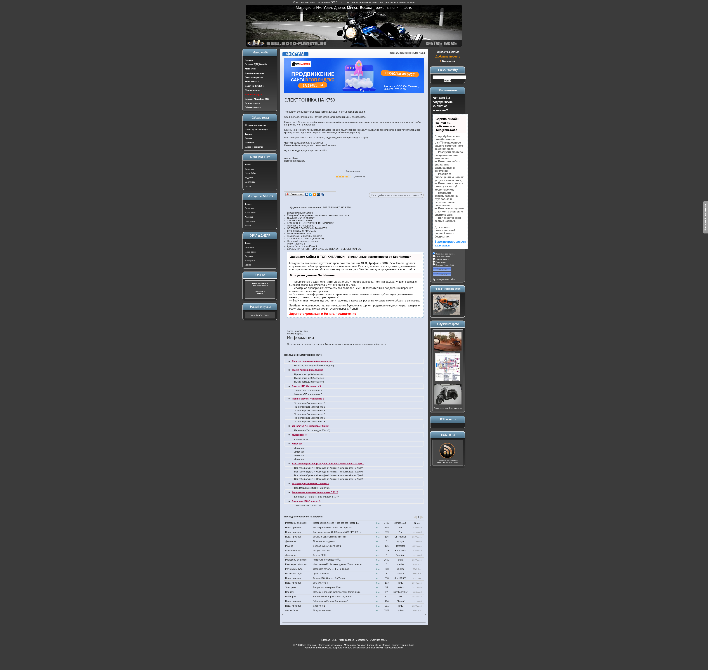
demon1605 (400, 523)
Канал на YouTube (254, 86)
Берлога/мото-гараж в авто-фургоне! (332, 596)
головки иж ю (299, 435)
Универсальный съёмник (300, 213)
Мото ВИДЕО (251, 81)
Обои (334, 640)
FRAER (400, 583)
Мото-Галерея (346, 640)
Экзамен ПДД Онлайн (256, 64)
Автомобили (291, 610)
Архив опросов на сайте (444, 279)
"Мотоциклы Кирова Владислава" (330, 601)
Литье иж (297, 443)
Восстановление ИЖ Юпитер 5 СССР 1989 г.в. (337, 532)
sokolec (400, 564)
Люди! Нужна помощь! (256, 129)
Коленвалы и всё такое (299, 233)
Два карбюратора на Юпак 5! (302, 246)
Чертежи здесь (292, 143)
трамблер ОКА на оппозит (301, 218)
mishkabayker (400, 592)
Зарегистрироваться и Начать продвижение (322, 313)
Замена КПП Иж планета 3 (306, 386)
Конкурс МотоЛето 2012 (257, 99)
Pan (400, 527)
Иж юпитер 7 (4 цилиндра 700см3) (310, 426)
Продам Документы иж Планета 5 (310, 483)
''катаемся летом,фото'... (327, 560)
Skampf (400, 601)
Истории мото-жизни (255, 125)
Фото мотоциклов (254, 77)
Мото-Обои (250, 68)
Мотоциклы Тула (294, 569)
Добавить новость (447, 56)
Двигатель (249, 169)
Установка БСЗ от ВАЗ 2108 (301, 231)
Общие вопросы (293, 550)
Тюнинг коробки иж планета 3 (308, 398)
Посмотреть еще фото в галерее (448, 408)
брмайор (400, 555)
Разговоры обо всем (295, 523)
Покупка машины (322, 610)
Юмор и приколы (254, 147)
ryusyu (400, 541)
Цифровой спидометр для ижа (303, 241)
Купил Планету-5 (296, 243)
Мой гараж (290, 596)
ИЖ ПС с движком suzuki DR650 (329, 536)
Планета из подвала (324, 541)
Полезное (249, 142)
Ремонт (248, 138)
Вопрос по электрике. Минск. (328, 587)
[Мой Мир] (318, 194)
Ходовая (249, 177)
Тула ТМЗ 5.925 (321, 573)
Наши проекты (252, 90)
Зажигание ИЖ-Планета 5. (306, 501)
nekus (401, 587)
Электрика (250, 182)
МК (400, 596)
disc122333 (400, 578)
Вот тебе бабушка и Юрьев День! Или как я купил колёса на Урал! (328, 468)
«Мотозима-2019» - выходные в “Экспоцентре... (338, 564)
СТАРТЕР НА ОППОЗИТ (299, 220)
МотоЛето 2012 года (260, 315)
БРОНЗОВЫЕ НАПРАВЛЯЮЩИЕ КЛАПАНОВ (310, 223)
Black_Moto (400, 550)
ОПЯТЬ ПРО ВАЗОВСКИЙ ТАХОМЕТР (307, 228)
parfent (400, 610)
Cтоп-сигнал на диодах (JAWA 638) (305, 238)
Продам (289, 592)
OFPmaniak (400, 536)
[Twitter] (311, 194)
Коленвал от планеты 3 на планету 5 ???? (315, 492)
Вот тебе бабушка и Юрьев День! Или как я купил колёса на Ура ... (328, 463)
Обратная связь (253, 107)
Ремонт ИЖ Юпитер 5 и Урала (329, 578)
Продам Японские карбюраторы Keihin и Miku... (338, 592)
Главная (249, 60)
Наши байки (250, 173)
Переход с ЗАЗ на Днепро (300, 225)
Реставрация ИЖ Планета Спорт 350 (332, 527)
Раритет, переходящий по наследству (313, 361)
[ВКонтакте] (307, 194)
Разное (248, 186)
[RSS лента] (447, 458)
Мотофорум (362, 640)
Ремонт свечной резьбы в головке (304, 236)
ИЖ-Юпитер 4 (320, 583)
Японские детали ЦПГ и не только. (331, 569)
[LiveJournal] (322, 194)
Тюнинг (249, 134)
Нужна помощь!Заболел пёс (307, 370)
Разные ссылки (252, 103)
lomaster (400, 546)
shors (400, 560)
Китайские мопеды (254, 73)
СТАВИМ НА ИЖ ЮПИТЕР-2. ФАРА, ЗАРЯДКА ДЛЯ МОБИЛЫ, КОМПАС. (324, 249)
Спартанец (319, 606)
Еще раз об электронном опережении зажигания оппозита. (318, 215)
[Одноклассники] (315, 194)
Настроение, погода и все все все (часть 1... (336, 523)
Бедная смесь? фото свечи (327, 546)
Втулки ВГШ (319, 555)
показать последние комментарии (408, 53)
